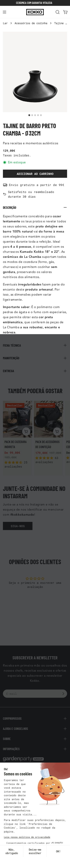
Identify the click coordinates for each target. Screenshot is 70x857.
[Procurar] (57, 12)
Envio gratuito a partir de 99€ (36, 185)
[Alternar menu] (4, 12)
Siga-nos (18, 526)
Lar (5, 23)
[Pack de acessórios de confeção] (48, 419)
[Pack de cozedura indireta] (17, 419)
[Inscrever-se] (63, 693)
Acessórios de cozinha (31, 23)
